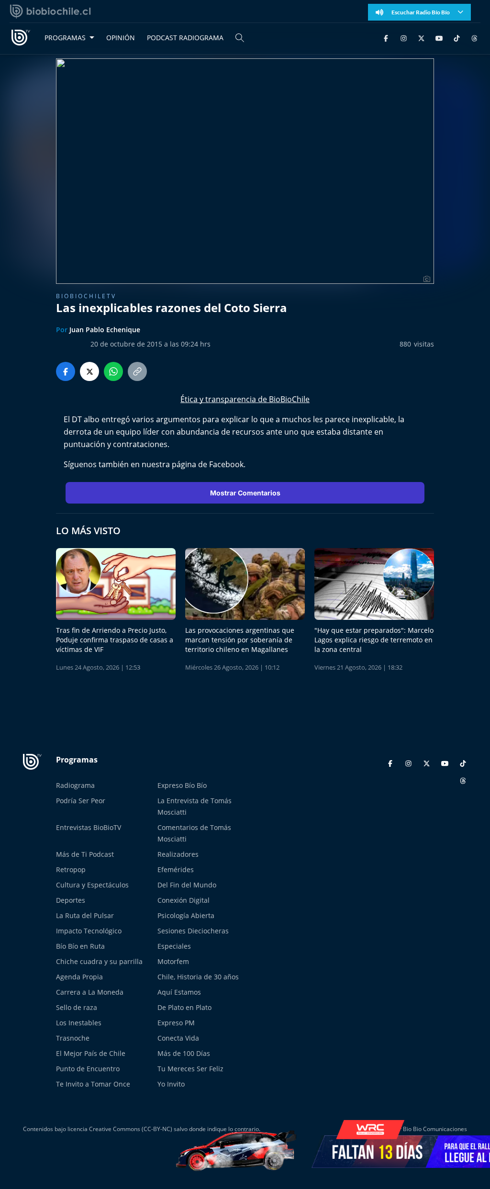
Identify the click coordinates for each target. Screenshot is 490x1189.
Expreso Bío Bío (182, 785)
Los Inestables (78, 1022)
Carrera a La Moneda (89, 992)
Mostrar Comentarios (245, 493)
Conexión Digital (183, 900)
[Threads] (474, 37)
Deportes (70, 900)
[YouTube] (439, 37)
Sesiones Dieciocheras (193, 930)
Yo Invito (171, 1083)
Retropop (71, 869)
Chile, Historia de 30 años (198, 976)
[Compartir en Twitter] (89, 371)
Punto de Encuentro (88, 1068)
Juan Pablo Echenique (104, 329)
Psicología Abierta (185, 915)
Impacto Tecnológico (89, 930)
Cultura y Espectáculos (92, 884)
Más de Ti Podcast (85, 854)
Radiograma (75, 785)
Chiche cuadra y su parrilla (99, 961)
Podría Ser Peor (80, 800)
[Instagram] (404, 37)
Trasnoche (72, 1038)
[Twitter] (421, 37)
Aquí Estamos (179, 992)
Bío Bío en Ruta (80, 946)
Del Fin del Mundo (186, 884)
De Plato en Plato (184, 1007)
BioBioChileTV (86, 296)
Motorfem (173, 961)
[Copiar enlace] (137, 371)
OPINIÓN (120, 37)
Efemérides (175, 869)
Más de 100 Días (183, 1053)
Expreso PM (176, 1022)
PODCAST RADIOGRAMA (185, 37)
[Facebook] (386, 37)
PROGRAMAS (65, 37)
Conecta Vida (178, 1038)
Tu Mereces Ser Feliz (190, 1068)
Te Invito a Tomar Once (93, 1083)
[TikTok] (457, 37)
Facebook (226, 464)
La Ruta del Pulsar (85, 915)
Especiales (174, 946)
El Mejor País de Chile (90, 1053)
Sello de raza (76, 1007)
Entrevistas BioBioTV (88, 827)
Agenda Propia (79, 976)
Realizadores (178, 854)
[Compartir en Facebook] (65, 371)
